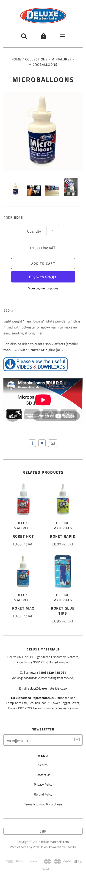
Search (43, 764)
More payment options (43, 288)
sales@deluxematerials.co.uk (47, 688)
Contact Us (43, 774)
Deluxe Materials (23, 525)
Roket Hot (23, 536)
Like (32, 443)
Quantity (34, 231)
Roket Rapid (63, 536)
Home (16, 59)
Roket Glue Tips (63, 610)
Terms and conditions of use (43, 804)
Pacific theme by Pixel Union (29, 846)
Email (52, 443)
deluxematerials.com (55, 841)
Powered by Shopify (62, 846)
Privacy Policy (43, 784)
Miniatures (61, 59)
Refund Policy (43, 794)
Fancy (42, 443)
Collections (36, 59)
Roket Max (23, 608)
